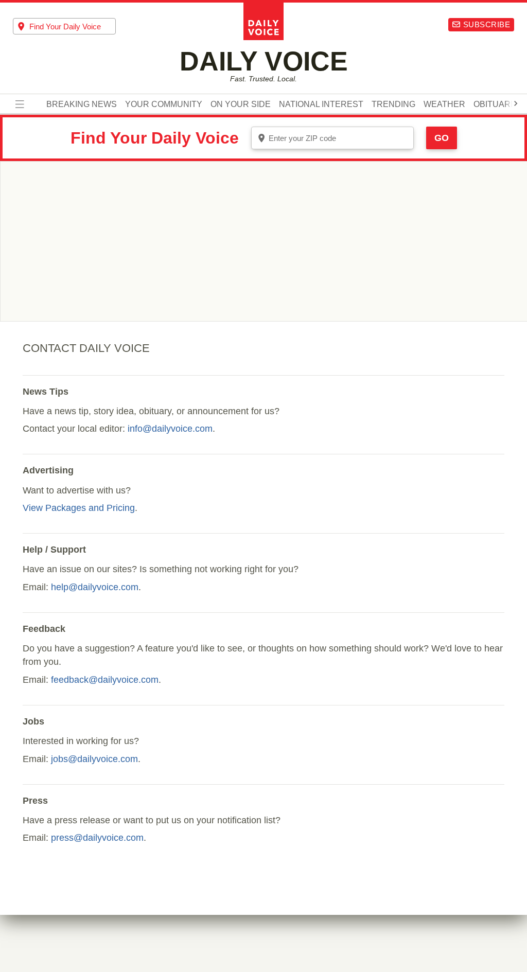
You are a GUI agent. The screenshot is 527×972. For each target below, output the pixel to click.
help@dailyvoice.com (94, 587)
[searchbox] (72, 26)
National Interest (321, 104)
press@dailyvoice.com (97, 838)
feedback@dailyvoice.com (105, 680)
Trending (393, 104)
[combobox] (64, 26)
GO (441, 138)
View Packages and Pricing (79, 508)
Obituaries (498, 104)
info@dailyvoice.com (170, 428)
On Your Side (240, 104)
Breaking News (81, 104)
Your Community (163, 104)
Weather (444, 104)
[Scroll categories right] (515, 103)
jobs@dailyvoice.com (94, 759)
